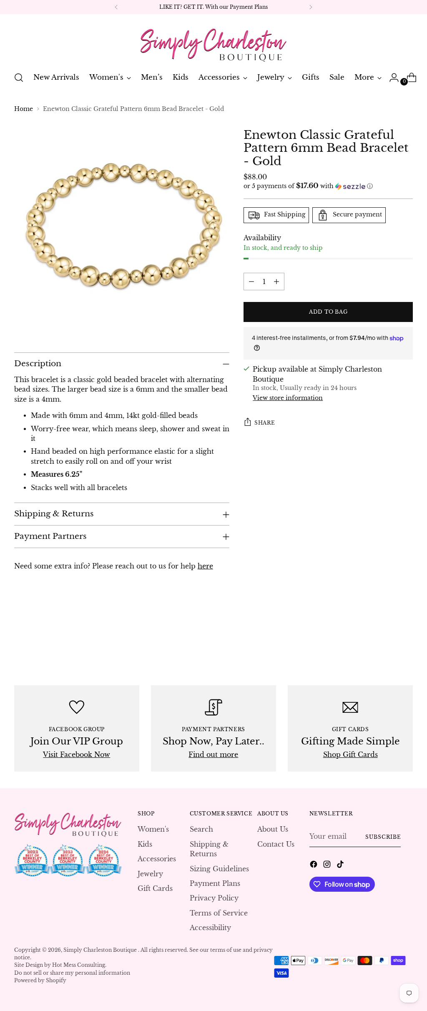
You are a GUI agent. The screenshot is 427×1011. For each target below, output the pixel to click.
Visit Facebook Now (76, 755)
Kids (145, 844)
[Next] (310, 7)
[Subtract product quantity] (251, 281)
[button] (328, 186)
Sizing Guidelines (219, 869)
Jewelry (150, 874)
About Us (272, 829)
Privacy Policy (214, 898)
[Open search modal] (18, 77)
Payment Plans (215, 884)
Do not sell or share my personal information (72, 973)
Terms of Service (219, 913)
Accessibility (210, 928)
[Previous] (116, 7)
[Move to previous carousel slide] (386, 640)
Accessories (157, 859)
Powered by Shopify (40, 980)
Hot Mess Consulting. (79, 965)
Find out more (213, 755)
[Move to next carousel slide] (406, 640)
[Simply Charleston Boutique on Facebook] (314, 865)
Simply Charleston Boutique (100, 950)
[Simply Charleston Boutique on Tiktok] (341, 865)
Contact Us (275, 844)
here (205, 566)
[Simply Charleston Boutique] (213, 41)
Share (264, 423)
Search (201, 829)
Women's (153, 829)
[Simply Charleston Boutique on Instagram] (328, 865)
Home (23, 109)
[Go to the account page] (390, 77)
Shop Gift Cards (350, 755)
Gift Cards (155, 889)
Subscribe (383, 837)
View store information (288, 398)
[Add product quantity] (276, 281)
